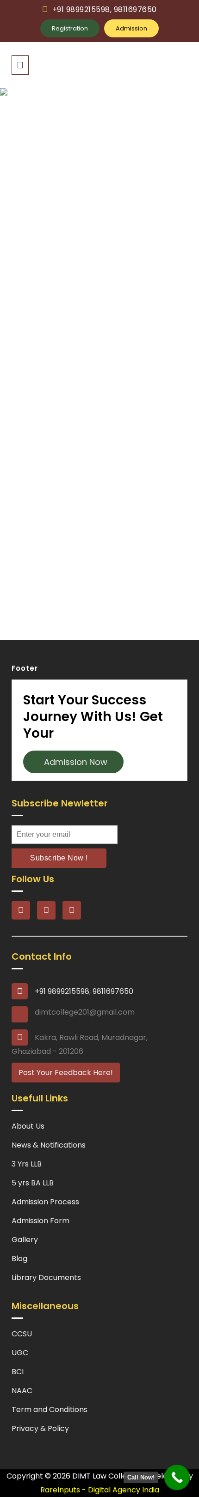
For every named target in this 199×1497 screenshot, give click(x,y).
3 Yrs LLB (27, 1164)
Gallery (25, 1239)
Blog (19, 1258)
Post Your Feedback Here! (66, 1072)
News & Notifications (49, 1145)
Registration (70, 28)
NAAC (22, 1390)
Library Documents (46, 1277)
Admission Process (45, 1201)
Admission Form (40, 1220)
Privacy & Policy (40, 1428)
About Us (28, 1126)
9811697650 (113, 991)
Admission (131, 28)
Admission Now (73, 762)
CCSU (22, 1334)
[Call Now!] (177, 1477)
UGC (20, 1352)
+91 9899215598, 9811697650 (104, 9)
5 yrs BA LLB (33, 1183)
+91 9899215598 (62, 991)
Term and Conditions (49, 1409)
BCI (18, 1371)
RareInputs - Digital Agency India (99, 1490)
